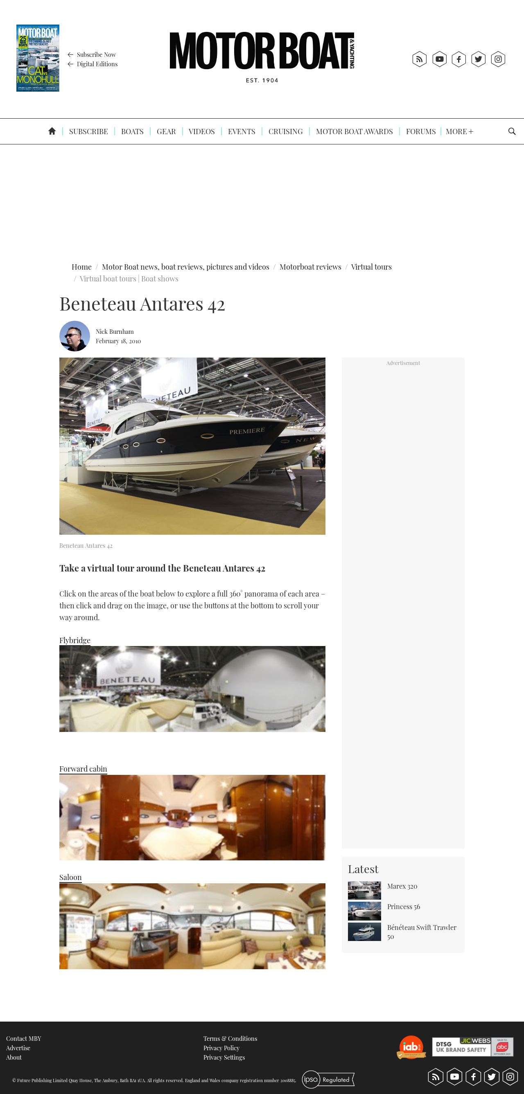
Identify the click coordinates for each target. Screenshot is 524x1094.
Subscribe (88, 131)
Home (82, 267)
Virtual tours (371, 267)
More (457, 131)
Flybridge (74, 640)
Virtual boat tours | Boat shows (129, 279)
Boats (132, 131)
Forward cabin (83, 769)
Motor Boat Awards (353, 131)
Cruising (285, 131)
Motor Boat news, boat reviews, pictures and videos (185, 267)
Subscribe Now (95, 54)
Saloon (70, 877)
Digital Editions (96, 64)
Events (240, 131)
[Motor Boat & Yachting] (262, 59)
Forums (420, 131)
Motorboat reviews (310, 267)
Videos (201, 131)
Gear (165, 131)
